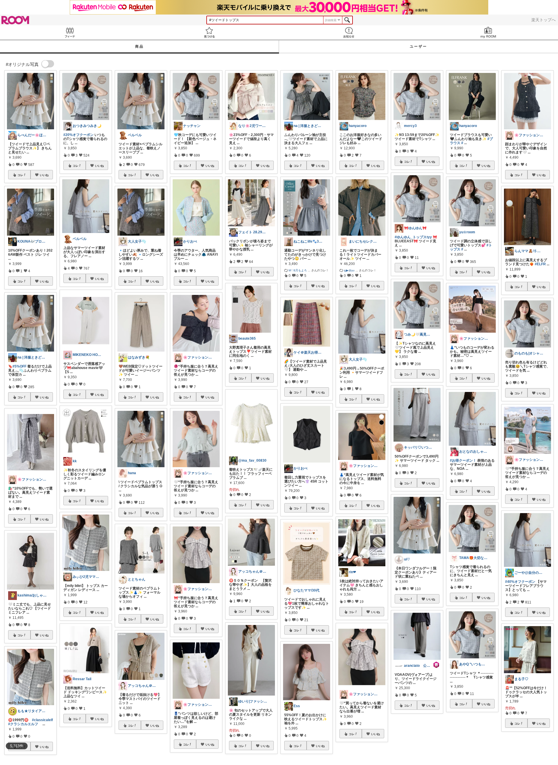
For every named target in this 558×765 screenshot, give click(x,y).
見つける (209, 32)
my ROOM (488, 32)
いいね (44, 174)
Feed (70, 32)
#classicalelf (42, 720)
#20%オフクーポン (78, 135)
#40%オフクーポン (520, 582)
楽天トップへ (543, 19)
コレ (20, 174)
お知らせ (349, 32)
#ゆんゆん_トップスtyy (413, 237)
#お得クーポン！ (463, 460)
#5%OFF (19, 366)
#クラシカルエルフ (23, 724)
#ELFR (540, 264)
